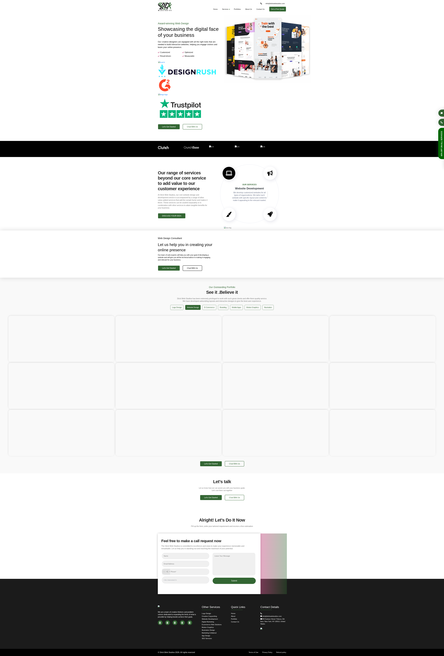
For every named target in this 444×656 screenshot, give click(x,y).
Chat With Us (192, 127)
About (233, 616)
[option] (222, 70)
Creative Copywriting (209, 616)
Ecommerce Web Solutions (212, 624)
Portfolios (237, 9)
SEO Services (207, 638)
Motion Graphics (208, 627)
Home (215, 9)
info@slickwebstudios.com (275, 3)
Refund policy (281, 652)
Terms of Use (253, 652)
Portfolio (234, 619)
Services (225, 9)
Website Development (210, 619)
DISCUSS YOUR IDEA (171, 216)
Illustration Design (208, 630)
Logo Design (206, 613)
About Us (248, 9)
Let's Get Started (169, 127)
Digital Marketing (208, 622)
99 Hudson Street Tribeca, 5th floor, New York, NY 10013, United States (272, 621)
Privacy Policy (267, 652)
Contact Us (260, 9)
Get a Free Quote (277, 9)
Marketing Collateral (209, 633)
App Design (206, 636)
